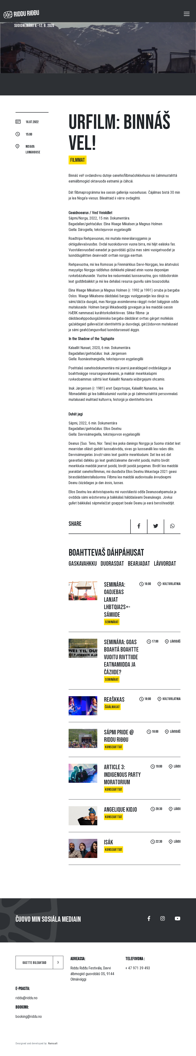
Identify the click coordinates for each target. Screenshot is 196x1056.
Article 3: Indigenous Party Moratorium (122, 774)
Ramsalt (52, 1043)
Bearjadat (139, 564)
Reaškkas (114, 700)
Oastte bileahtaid (34, 963)
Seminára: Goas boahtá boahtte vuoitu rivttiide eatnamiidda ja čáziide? (121, 657)
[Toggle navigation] (186, 14)
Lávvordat (165, 564)
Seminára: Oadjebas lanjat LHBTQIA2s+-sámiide (117, 600)
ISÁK (108, 842)
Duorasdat (112, 564)
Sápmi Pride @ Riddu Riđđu (119, 736)
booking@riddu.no (29, 1016)
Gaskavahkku (83, 564)
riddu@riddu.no (27, 998)
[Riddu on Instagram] (162, 920)
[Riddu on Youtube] (177, 920)
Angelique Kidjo (120, 810)
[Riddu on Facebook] (148, 920)
